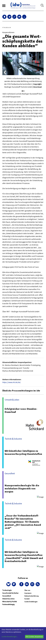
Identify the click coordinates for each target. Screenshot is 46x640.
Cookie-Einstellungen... (10, 637)
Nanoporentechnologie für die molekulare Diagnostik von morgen (22, 488)
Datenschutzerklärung (31, 596)
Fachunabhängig (8, 604)
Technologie (7, 590)
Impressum (27, 593)
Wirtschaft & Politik (9, 601)
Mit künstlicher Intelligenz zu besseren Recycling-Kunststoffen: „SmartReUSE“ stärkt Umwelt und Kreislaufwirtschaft (24, 556)
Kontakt (26, 599)
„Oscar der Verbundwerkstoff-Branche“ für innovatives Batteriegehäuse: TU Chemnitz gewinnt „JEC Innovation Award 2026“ (23, 522)
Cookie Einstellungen (31, 602)
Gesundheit (6, 596)
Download (37, 87)
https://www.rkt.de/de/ (11, 382)
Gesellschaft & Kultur (10, 593)
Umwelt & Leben (8, 599)
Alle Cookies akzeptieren (34, 637)
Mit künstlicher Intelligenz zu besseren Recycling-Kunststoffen (23, 452)
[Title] (14, 17)
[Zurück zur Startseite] (23, 5)
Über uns (27, 590)
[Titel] (4, 17)
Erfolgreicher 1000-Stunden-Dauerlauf (21, 410)
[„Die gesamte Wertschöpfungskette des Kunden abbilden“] (9, 17)
